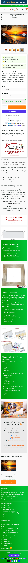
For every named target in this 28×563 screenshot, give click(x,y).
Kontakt (4, 515)
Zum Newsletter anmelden (10, 532)
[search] (5, 9)
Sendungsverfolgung (8, 530)
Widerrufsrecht (6, 507)
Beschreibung (4, 159)
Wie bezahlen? (6, 534)
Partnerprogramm (7, 516)
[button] (6, 106)
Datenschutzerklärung (8, 509)
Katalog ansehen (2, 9)
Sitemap (4, 545)
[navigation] (4, 34)
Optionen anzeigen (9, 482)
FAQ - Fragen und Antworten (10, 528)
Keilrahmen (5, 93)
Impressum (5, 505)
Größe (3, 86)
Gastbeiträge (6, 541)
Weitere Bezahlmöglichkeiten (14, 115)
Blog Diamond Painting (9, 536)
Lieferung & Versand (8, 511)
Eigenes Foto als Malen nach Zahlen (15, 440)
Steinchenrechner (7, 543)
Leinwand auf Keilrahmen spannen (12, 140)
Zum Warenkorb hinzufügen (16, 107)
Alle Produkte (6, 522)
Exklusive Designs (15, 437)
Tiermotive (15, 435)
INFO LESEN (20, 2)
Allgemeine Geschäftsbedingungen (12, 513)
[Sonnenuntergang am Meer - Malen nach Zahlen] (8, 465)
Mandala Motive (15, 438)
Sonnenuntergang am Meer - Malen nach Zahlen (8, 475)
